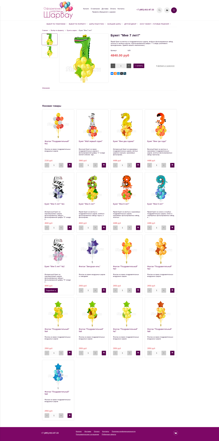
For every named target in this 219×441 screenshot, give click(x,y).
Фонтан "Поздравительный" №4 (57, 330)
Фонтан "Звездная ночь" (89, 266)
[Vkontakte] (175, 433)
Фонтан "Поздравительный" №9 (57, 393)
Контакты (121, 9)
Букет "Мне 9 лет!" (155, 204)
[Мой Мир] (118, 73)
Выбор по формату (57, 30)
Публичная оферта (109, 434)
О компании (95, 9)
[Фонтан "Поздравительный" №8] (160, 313)
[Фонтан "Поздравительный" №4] (58, 313)
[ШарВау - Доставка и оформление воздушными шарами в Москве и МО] (58, 19)
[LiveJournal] (124, 73)
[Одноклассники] (115, 73)
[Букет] (83, 58)
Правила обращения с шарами (104, 12)
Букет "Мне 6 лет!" (87, 204)
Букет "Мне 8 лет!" (121, 204)
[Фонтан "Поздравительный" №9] (58, 376)
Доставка (105, 9)
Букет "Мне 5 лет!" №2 (54, 266)
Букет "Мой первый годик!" (91, 141)
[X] (121, 73)
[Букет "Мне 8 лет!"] (126, 188)
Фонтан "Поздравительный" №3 (125, 267)
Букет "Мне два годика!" (123, 141)
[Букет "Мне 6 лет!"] (92, 188)
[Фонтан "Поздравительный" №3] (126, 250)
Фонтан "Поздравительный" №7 (125, 330)
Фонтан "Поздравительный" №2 (159, 267)
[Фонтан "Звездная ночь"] (92, 250)
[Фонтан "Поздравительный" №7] (126, 313)
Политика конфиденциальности (124, 431)
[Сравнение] (167, 10)
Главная (45, 30)
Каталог (86, 9)
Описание (46, 88)
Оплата (113, 9)
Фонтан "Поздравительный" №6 (91, 330)
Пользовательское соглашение (87, 434)
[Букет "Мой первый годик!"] (92, 125)
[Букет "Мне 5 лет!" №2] (58, 250)
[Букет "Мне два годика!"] (126, 125)
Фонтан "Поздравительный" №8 (159, 330)
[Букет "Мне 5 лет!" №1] (58, 188)
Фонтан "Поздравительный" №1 (57, 142)
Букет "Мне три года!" (156, 141)
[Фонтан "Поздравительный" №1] (58, 125)
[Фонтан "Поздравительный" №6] (92, 313)
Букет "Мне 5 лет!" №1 (54, 204)
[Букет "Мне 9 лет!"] (160, 188)
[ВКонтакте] (112, 73)
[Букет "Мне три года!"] (160, 125)
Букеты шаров (72, 30)
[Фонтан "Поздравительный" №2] (160, 250)
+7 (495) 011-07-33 (145, 9)
